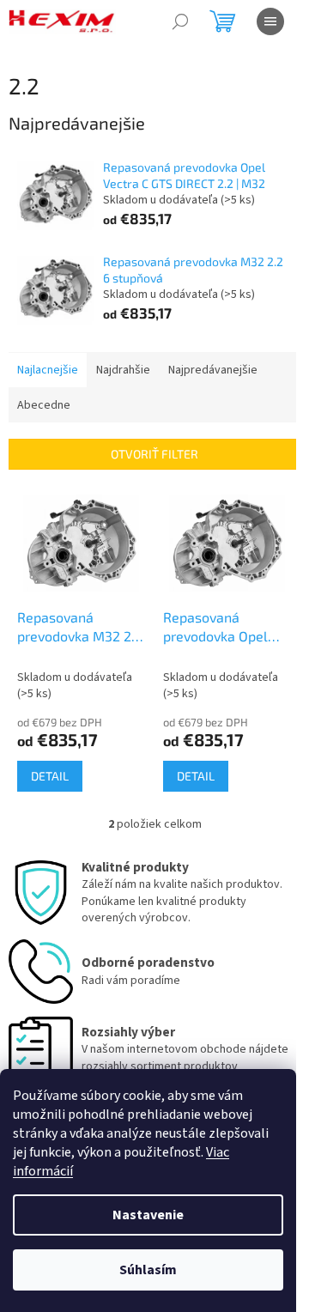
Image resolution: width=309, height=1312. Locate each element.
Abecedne (43, 405)
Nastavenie (148, 1215)
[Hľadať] (180, 21)
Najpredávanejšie (213, 370)
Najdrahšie (123, 370)
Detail (50, 775)
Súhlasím (148, 1269)
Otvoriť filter (154, 453)
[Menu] (270, 21)
